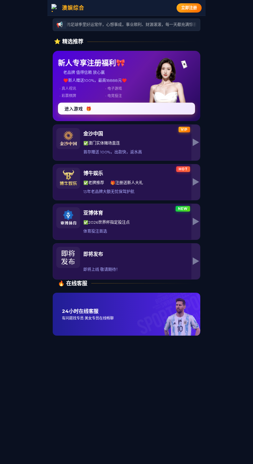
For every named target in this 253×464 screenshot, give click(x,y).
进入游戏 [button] (78, 108)
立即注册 (189, 7)
